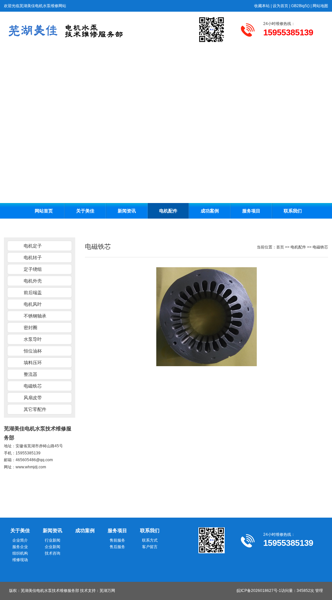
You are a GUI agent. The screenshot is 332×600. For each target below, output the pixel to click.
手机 (8, 453)
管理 (319, 590)
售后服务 (117, 547)
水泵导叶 (33, 339)
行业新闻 (52, 540)
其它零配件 (35, 409)
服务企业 (20, 547)
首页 (280, 247)
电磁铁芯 (33, 386)
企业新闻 (52, 547)
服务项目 (251, 210)
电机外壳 (33, 280)
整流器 (30, 374)
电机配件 (168, 210)
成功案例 (210, 210)
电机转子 (33, 257)
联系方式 (150, 540)
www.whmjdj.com (31, 467)
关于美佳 (85, 210)
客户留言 (150, 547)
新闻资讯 (127, 210)
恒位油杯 (33, 351)
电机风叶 (33, 304)
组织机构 (20, 553)
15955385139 (28, 453)
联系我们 (293, 210)
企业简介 (20, 540)
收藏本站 (262, 6)
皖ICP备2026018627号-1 (259, 590)
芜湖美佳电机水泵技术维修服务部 (50, 590)
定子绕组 (33, 269)
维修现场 (20, 560)
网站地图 (320, 6)
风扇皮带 (33, 397)
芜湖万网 (107, 590)
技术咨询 (52, 553)
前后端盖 (33, 292)
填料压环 (33, 362)
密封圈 (30, 327)
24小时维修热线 (277, 23)
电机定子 (33, 245)
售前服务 (117, 540)
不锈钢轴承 (35, 315)
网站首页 (44, 210)
